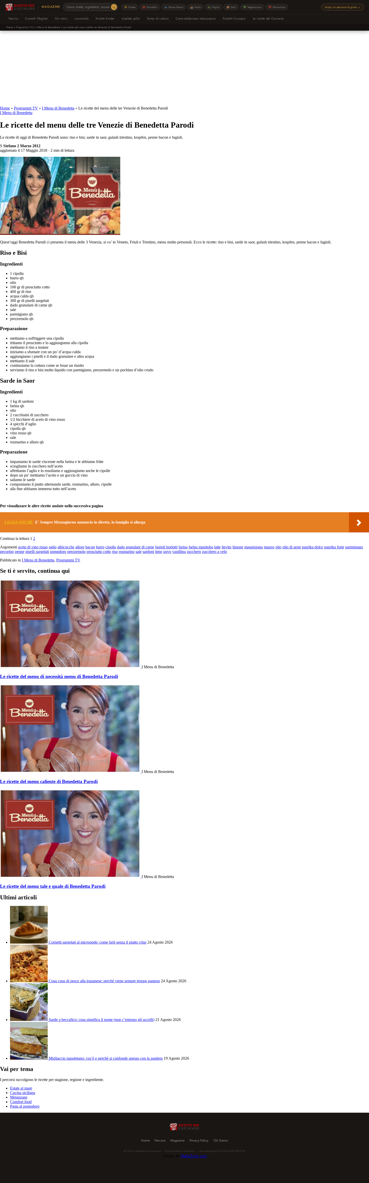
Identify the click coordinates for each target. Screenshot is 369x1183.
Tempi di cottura (158, 18)
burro (100, 547)
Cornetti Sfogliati (36, 18)
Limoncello (82, 18)
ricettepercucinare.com (147, 1151)
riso (115, 551)
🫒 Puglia (213, 7)
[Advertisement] (184, 68)
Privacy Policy (199, 1140)
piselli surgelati (37, 551)
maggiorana (253, 547)
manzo (269, 547)
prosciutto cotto (99, 551)
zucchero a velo (214, 551)
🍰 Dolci (231, 7)
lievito (226, 547)
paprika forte (334, 547)
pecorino (7, 551)
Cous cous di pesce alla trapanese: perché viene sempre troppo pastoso (104, 981)
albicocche (65, 547)
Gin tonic (61, 18)
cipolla (110, 547)
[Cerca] (114, 7)
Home (9, 27)
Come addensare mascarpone (196, 18)
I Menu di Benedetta (48, 27)
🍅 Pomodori (149, 7)
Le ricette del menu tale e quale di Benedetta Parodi (52, 886)
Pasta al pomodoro (24, 1106)
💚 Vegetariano (252, 7)
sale (139, 551)
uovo (167, 551)
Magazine (51, 7)
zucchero (194, 551)
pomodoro (58, 551)
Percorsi (160, 1140)
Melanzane (18, 1097)
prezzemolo (76, 551)
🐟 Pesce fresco (173, 7)
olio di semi (291, 547)
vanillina (179, 551)
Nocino (13, 18)
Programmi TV (24, 27)
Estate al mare (21, 1088)
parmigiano (354, 547)
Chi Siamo (220, 1140)
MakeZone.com (194, 1156)
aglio (52, 547)
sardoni (148, 551)
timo (158, 551)
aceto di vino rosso (33, 547)
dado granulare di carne (135, 547)
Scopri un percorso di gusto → (342, 7)
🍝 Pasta (195, 7)
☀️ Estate (130, 7)
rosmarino (127, 551)
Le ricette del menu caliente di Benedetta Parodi (49, 781)
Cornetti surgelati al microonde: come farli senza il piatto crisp (97, 942)
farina (183, 547)
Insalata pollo (131, 18)
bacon (90, 547)
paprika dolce (312, 547)
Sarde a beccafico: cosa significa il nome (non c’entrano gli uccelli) (101, 1019)
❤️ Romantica (276, 7)
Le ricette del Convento (268, 18)
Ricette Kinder (105, 18)
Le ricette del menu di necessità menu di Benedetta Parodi (59, 676)
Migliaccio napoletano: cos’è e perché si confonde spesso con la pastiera (106, 1058)
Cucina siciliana (22, 1093)
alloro (79, 547)
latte (217, 547)
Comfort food (21, 1102)
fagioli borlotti (166, 547)
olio (278, 547)
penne (19, 551)
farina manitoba (201, 547)
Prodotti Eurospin (234, 18)
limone (237, 547)
